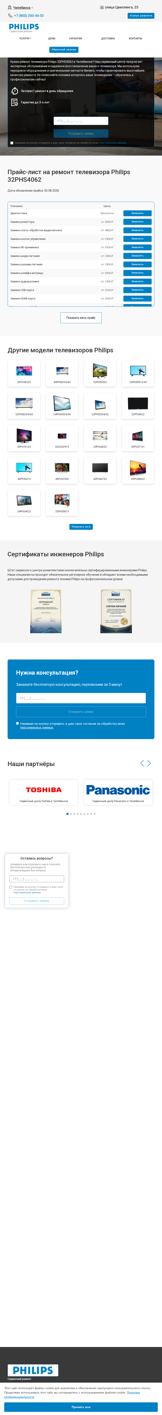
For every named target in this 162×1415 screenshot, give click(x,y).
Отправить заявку (81, 133)
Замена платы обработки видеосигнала (36, 230)
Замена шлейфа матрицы (26, 273)
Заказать (137, 213)
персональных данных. (113, 143)
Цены (51, 38)
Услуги (24, 38)
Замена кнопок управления (28, 238)
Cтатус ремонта (141, 15)
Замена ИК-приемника (24, 247)
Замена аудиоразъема (24, 281)
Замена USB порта (22, 290)
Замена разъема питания (26, 264)
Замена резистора (22, 221)
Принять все (81, 1407)
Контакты (135, 38)
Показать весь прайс (81, 317)
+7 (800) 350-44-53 (29, 16)
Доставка (108, 38)
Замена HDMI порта (22, 298)
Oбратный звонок (64, 49)
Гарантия (75, 38)
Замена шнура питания (25, 256)
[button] (142, 763)
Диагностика (18, 213)
